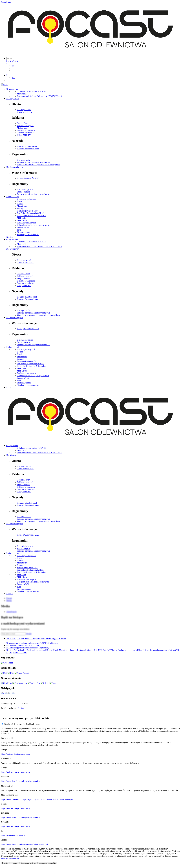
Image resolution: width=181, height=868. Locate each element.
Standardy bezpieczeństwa (28, 234)
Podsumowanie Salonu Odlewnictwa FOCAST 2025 (39, 96)
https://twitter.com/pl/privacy (13, 835)
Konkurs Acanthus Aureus (28, 149)
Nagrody (36, 645)
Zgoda (7, 724)
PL (7, 63)
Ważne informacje (30, 648)
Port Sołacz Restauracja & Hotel (30, 213)
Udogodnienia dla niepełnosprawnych (33, 225)
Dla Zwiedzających (14, 167)
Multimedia (22, 94)
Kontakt (9, 237)
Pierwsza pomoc (24, 232)
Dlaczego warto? (24, 109)
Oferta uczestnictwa (25, 112)
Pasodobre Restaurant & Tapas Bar (31, 215)
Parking (20, 208)
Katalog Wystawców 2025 (28, 178)
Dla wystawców (24, 160)
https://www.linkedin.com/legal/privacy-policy (20, 781)
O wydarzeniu (12, 89)
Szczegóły (18, 724)
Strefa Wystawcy (13, 61)
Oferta (22, 645)
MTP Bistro (22, 220)
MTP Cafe (21, 218)
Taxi (19, 230)
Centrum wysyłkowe (25, 133)
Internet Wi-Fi (23, 227)
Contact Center (23, 123)
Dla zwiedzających (25, 189)
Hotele (20, 204)
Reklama (28, 645)
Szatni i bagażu (23, 192)
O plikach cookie (33, 724)
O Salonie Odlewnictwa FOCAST (31, 91)
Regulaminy (44, 648)
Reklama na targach (25, 125)
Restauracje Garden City (27, 211)
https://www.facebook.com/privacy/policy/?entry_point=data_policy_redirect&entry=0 (37, 799)
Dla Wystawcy (12, 98)
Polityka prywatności (10, 858)
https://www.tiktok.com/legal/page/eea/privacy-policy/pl (24, 844)
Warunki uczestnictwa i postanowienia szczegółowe (38, 165)
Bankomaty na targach (26, 223)
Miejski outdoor (23, 128)
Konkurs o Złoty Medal (27, 146)
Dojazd (20, 201)
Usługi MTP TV (24, 135)
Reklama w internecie (26, 130)
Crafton (20, 708)
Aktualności (11, 638)
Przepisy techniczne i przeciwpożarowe (33, 162)
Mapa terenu (22, 206)
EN (13, 66)
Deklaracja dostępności (26, 199)
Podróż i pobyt (12, 196)
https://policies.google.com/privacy (15, 754)
